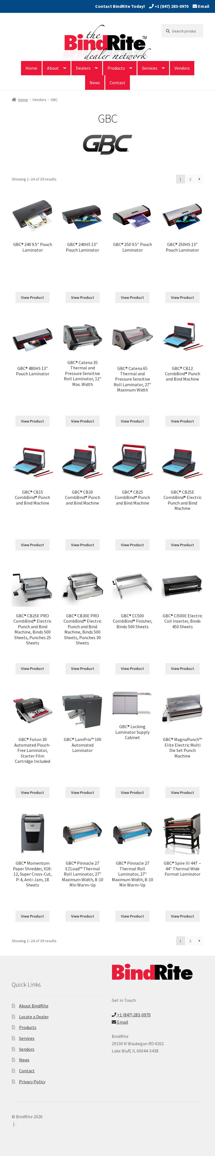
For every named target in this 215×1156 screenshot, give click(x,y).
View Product (32, 297)
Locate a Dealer (34, 1016)
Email (203, 6)
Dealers (83, 68)
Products (116, 68)
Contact (117, 82)
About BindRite (33, 1006)
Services (149, 68)
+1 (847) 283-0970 (171, 6)
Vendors (182, 68)
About (53, 68)
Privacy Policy (32, 1081)
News (95, 82)
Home (31, 68)
